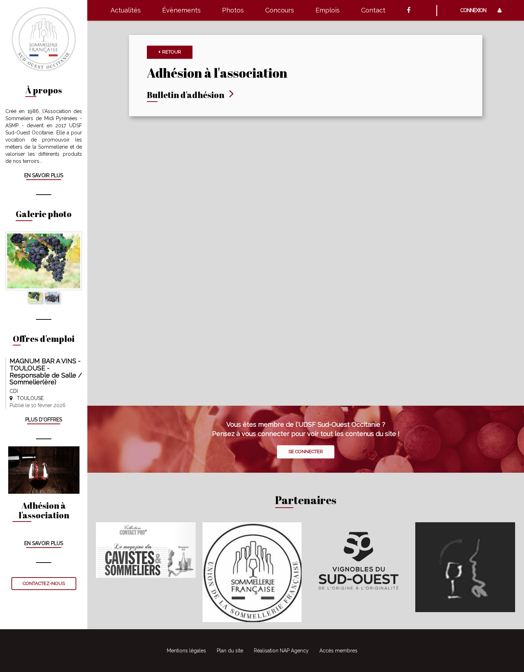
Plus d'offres (43, 419)
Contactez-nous (44, 583)
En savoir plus (43, 175)
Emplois (327, 10)
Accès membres (338, 650)
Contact (373, 10)
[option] (43, 261)
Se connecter (305, 451)
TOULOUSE (27, 398)
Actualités (126, 10)
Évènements (181, 10)
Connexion (475, 10)
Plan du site (230, 650)
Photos (233, 10)
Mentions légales (186, 650)
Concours (279, 10)
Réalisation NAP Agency (281, 650)
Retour (170, 52)
